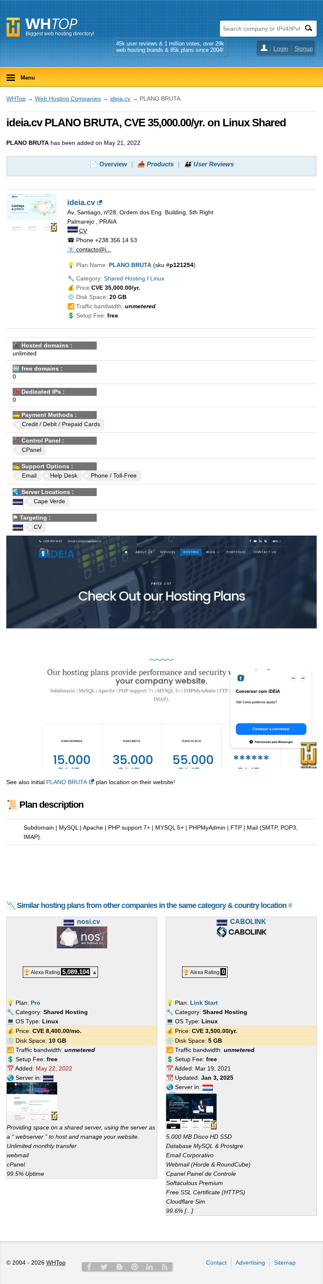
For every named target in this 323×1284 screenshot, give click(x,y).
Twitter (104, 1266)
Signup (303, 48)
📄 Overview (108, 164)
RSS (165, 1266)
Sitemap (285, 1262)
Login (280, 48)
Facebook (89, 1266)
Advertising (250, 1262)
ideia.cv (120, 98)
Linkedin (149, 1266)
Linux (157, 278)
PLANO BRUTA (66, 782)
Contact (216, 1262)
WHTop (16, 98)
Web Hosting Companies (68, 98)
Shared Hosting (124, 278)
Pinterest (134, 1266)
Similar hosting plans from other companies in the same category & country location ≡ (154, 905)
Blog (119, 1266)
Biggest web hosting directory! (60, 34)
